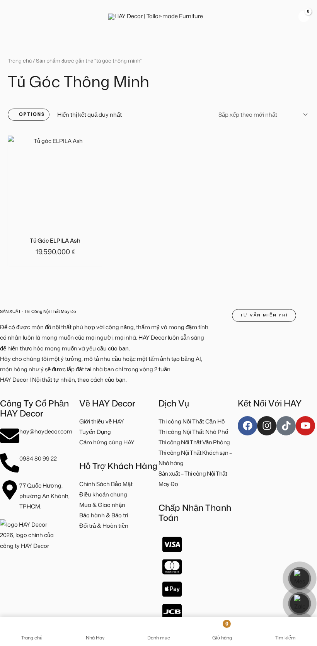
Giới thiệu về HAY (101, 421)
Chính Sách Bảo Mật (106, 484)
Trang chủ (20, 60)
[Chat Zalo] (299, 603)
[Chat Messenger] (299, 578)
